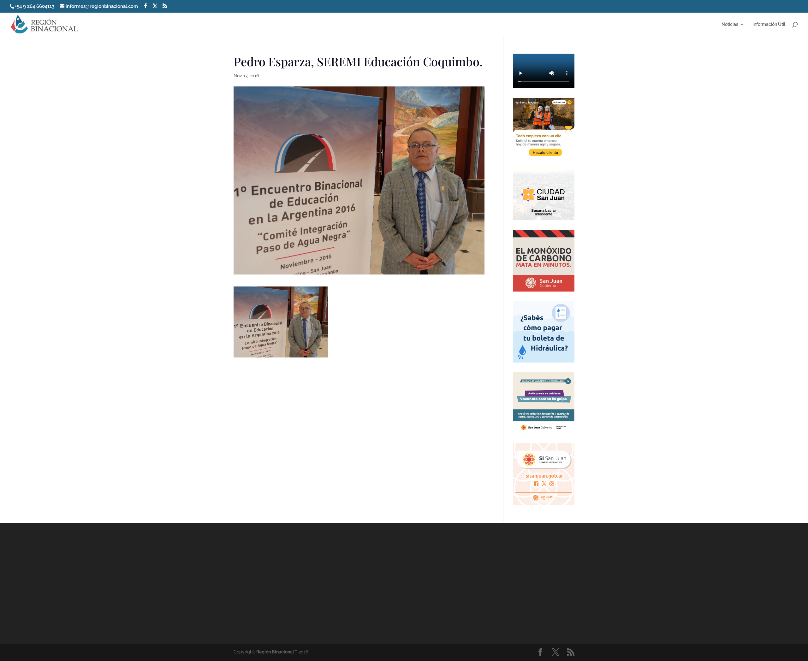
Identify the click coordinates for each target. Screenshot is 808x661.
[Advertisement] (460, 583)
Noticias (730, 24)
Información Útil (768, 24)
